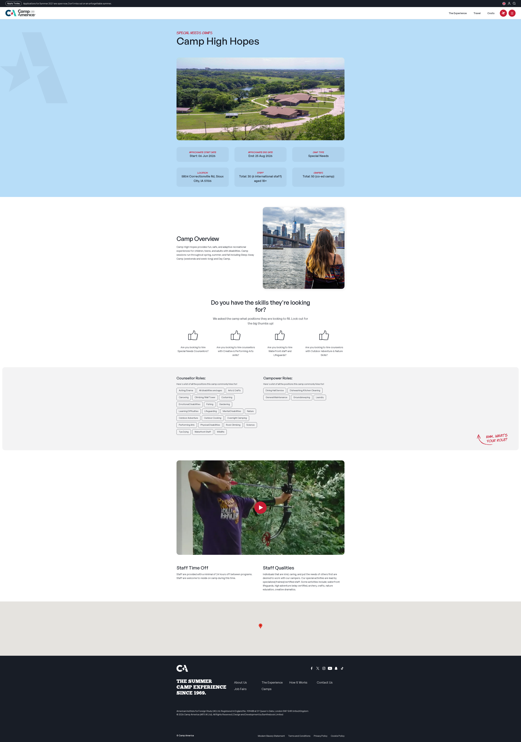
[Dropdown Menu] (512, 13)
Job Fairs (240, 689)
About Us (240, 682)
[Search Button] (514, 3)
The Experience (458, 13)
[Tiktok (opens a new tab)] (342, 668)
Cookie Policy (337, 736)
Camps (266, 689)
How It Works (298, 682)
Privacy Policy (320, 736)
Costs (491, 13)
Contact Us (325, 682)
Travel (477, 13)
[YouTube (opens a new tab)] (330, 668)
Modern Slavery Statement (271, 736)
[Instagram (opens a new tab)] (324, 668)
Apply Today (13, 3)
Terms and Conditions (299, 736)
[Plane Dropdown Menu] (503, 13)
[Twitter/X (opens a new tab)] (317, 668)
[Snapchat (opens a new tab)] (336, 668)
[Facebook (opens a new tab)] (311, 668)
